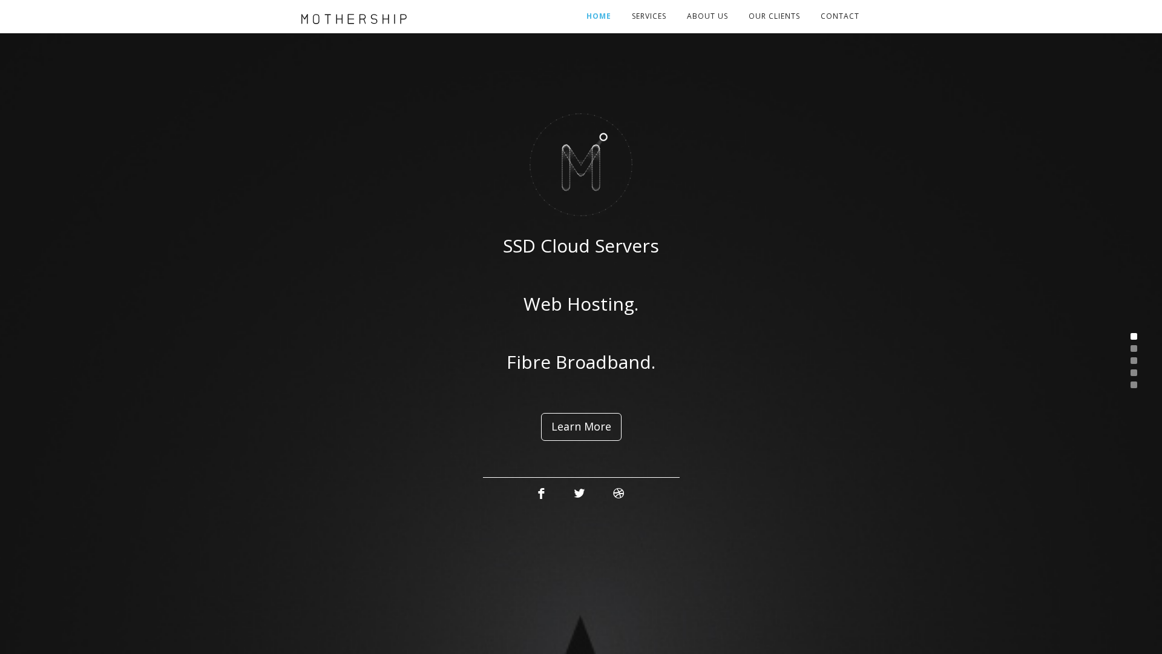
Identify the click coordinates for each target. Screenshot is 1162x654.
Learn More (581, 426)
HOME (598, 16)
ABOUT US (707, 16)
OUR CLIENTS (774, 16)
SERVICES (649, 16)
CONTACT (840, 16)
